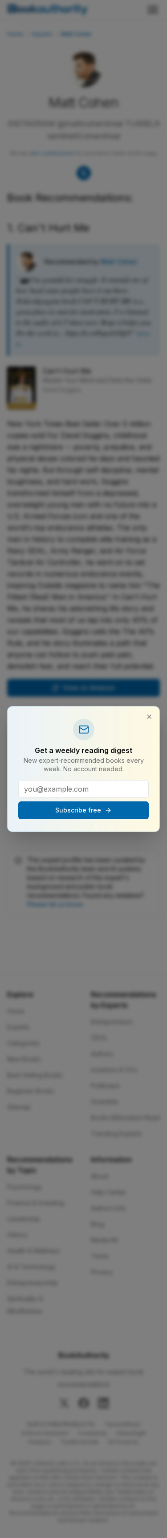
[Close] (149, 716)
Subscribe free (78, 810)
